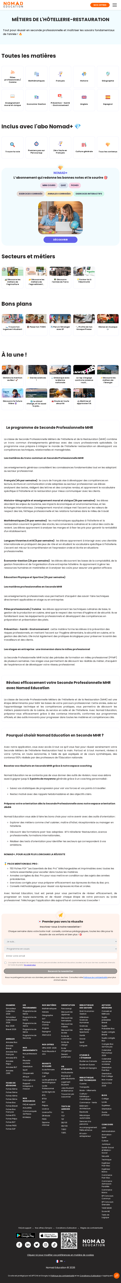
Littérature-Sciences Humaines (84, 1020)
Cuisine (83, 1083)
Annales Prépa (9, 1062)
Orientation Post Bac (107, 1068)
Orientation (28, 1066)
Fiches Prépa (11, 1118)
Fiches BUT (10, 1122)
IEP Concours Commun (107, 1197)
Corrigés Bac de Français (107, 1045)
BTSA (44, 1098)
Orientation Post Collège (107, 1074)
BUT (43, 1102)
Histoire (45, 1012)
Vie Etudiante (67, 1072)
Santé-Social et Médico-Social (108, 1150)
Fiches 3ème (11, 1099)
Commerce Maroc (107, 1191)
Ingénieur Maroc (106, 1170)
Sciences (84, 1026)
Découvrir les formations (67, 1019)
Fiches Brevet (12, 1106)
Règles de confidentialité (91, 1228)
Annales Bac (11, 1042)
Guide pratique (105, 1113)
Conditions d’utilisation (90, 1275)
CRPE (104, 1128)
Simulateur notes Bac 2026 (11, 1011)
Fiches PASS (11, 1125)
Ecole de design (65, 1043)
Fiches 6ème (11, 1089)
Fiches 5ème (11, 1092)
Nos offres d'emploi (43, 1228)
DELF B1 (64, 1122)
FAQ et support (29, 1104)
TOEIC (63, 1129)
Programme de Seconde (29, 1036)
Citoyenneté (28, 1073)
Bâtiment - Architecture (85, 1107)
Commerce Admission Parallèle (107, 1184)
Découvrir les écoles (67, 1031)
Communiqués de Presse (30, 1112)
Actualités (27, 1108)
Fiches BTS (10, 1115)
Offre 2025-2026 (49, 1048)
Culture (105, 1140)
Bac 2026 (10, 1026)
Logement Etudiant (65, 1083)
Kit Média (27, 1117)
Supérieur (106, 1105)
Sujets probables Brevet (106, 1020)
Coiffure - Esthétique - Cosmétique (85, 1096)
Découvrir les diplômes (67, 1013)
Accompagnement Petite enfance (88, 1128)
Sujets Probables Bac (108, 1027)
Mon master (107, 1079)
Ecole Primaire (48, 1069)
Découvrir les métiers (67, 1025)
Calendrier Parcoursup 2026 (107, 1053)
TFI (62, 1112)
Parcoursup (66, 1008)
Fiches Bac (11, 1102)
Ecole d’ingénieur (66, 1049)
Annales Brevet (9, 1047)
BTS (43, 1095)
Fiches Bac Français (11, 1110)
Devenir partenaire (66, 1055)
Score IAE (106, 1211)
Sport (25, 1070)
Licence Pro (47, 1112)
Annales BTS (11, 1058)
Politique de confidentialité (95, 977)
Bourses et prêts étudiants (68, 1077)
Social (82, 1038)
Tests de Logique (105, 1216)
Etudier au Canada (88, 1061)
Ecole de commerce (66, 1037)
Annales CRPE (9, 1072)
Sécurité (105, 1156)
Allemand (46, 1035)
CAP (44, 1076)
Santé (82, 1035)
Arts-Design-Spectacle (85, 1030)
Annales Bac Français (11, 1053)
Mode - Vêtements (88, 1090)
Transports (84, 1087)
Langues (83, 1045)
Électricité (84, 1112)
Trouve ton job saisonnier (67, 1095)
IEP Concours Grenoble (107, 1203)
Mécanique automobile (85, 1116)
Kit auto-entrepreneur (85, 1134)
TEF (62, 1119)
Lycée (104, 1102)
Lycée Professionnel (48, 1087)
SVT (43, 1018)
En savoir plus (30, 965)
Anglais (45, 1028)
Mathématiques (49, 1008)
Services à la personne (85, 1122)
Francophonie (29, 1080)
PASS (44, 1119)
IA (23, 1057)
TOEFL (63, 1132)
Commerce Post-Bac (107, 1176)
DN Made (46, 1115)
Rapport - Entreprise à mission (28, 1086)
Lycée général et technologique (49, 1081)
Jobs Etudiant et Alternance (67, 1089)
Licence (45, 1109)
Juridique (106, 1144)
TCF (63, 1116)
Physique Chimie (46, 1023)
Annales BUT (11, 1067)
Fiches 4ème (11, 1095)
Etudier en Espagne (88, 1068)
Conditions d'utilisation (66, 1228)
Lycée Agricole (48, 1092)
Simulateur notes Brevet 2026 (11, 1020)
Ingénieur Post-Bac (106, 1164)
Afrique (26, 1076)
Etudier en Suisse (87, 1064)
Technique (106, 1159)
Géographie (47, 1015)
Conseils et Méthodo (107, 1012)
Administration (108, 1131)
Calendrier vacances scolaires (106, 1061)
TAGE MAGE (107, 1208)
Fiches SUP (10, 1129)
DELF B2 (64, 1126)
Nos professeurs (30, 1053)
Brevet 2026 (11, 1029)
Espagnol (46, 1031)
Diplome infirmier (45, 1123)
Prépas (45, 1105)
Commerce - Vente (88, 1102)
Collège (45, 1073)
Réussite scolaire (26, 1061)
